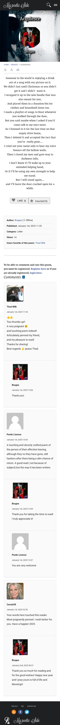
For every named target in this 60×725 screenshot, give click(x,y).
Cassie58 (11, 604)
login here (36, 272)
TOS (22, 706)
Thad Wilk (40, 243)
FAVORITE (41, 201)
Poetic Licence (14, 434)
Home (6, 65)
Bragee (14, 65)
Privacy (15, 706)
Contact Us (31, 706)
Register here (38, 268)
